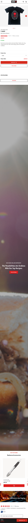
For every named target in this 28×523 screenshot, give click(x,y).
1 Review (17, 506)
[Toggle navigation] (1, 2)
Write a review (16, 35)
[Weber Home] (14, 2)
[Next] (26, 16)
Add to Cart (21, 520)
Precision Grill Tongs (7, 480)
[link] (7, 36)
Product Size (3, 53)
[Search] (24, 1)
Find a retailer (14, 65)
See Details (14, 80)
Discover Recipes (14, 272)
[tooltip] (3, 512)
